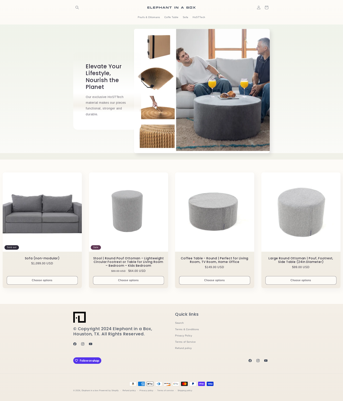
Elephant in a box (90, 390)
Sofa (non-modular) (42, 258)
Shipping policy (185, 390)
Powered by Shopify (109, 390)
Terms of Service (185, 341)
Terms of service (165, 390)
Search (179, 322)
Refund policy (183, 348)
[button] (77, 7)
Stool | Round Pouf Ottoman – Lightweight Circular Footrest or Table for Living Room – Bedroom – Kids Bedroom (128, 261)
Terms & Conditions (187, 329)
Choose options (42, 280)
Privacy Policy (183, 335)
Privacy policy (146, 390)
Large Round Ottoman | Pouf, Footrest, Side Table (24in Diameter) (301, 260)
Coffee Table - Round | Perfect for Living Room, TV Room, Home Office (214, 260)
